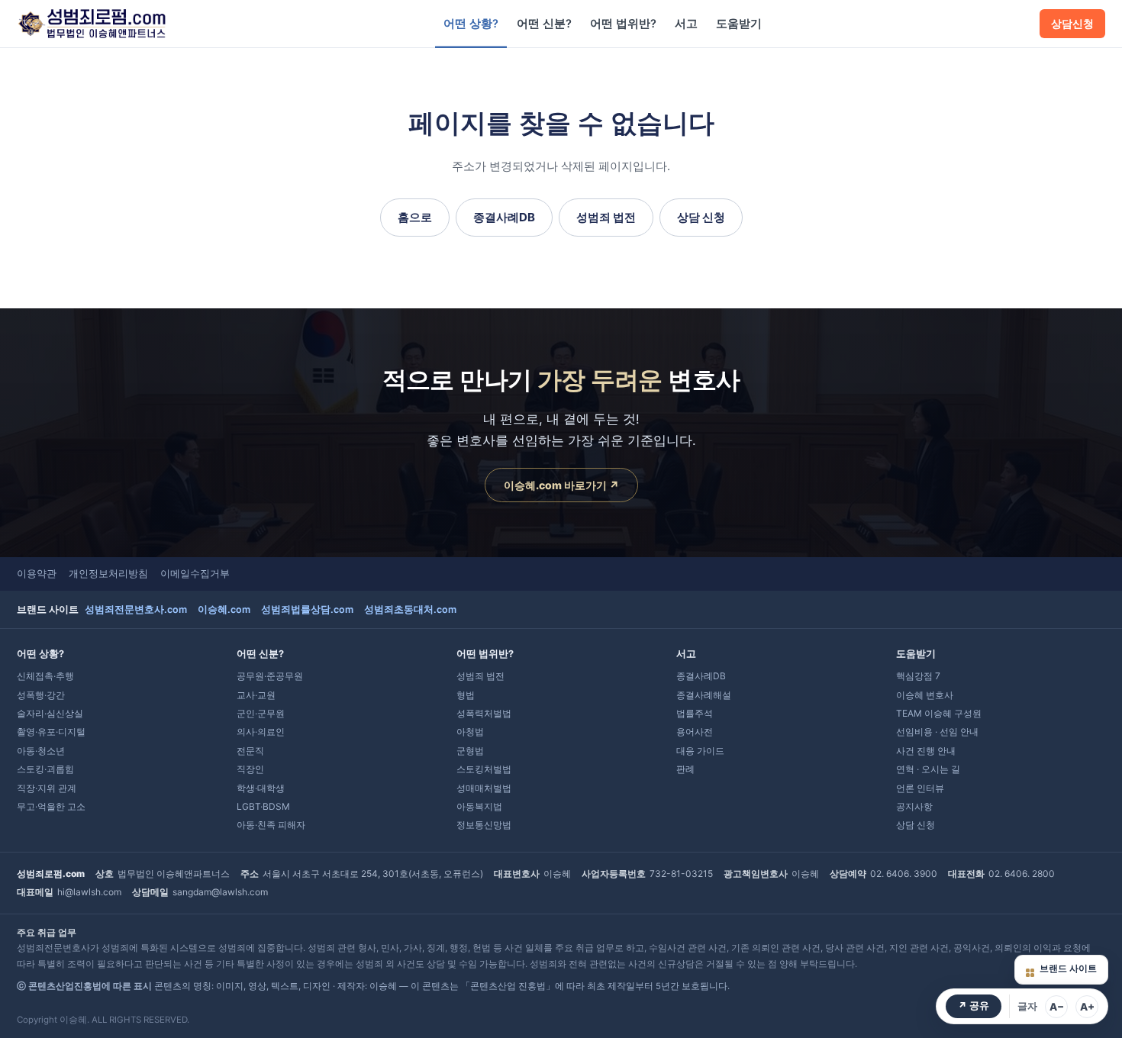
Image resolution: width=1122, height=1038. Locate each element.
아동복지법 (479, 806)
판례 (685, 769)
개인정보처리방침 (108, 573)
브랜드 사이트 (1068, 968)
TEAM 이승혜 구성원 (939, 713)
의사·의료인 (261, 731)
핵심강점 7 (918, 676)
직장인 (250, 769)
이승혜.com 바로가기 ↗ (561, 485)
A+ (1087, 1007)
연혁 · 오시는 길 (928, 769)
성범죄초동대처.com (410, 609)
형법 (465, 695)
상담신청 (1072, 24)
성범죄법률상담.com (307, 609)
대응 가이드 (700, 750)
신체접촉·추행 (45, 676)
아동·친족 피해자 (271, 824)
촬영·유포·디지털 (51, 731)
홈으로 (415, 217)
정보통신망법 (483, 824)
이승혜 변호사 (924, 695)
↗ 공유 (973, 1005)
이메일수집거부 (195, 573)
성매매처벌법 (483, 788)
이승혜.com (224, 609)
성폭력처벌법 (483, 713)
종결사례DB (504, 217)
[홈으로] (91, 23)
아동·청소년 (41, 750)
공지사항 (914, 806)
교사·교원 (256, 695)
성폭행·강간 (41, 695)
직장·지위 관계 (46, 788)
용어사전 (694, 731)
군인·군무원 (261, 713)
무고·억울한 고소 (51, 806)
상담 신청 (701, 217)
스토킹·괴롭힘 (45, 769)
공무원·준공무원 (270, 676)
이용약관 (36, 573)
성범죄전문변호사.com (136, 609)
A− (1056, 1007)
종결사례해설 (703, 695)
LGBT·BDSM (263, 806)
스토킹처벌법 (483, 769)
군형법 (470, 750)
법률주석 (694, 713)
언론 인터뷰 (920, 788)
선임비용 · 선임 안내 (937, 731)
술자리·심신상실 (50, 713)
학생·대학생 (261, 788)
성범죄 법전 (606, 217)
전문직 (250, 750)
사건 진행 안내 (926, 750)
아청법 (470, 731)
